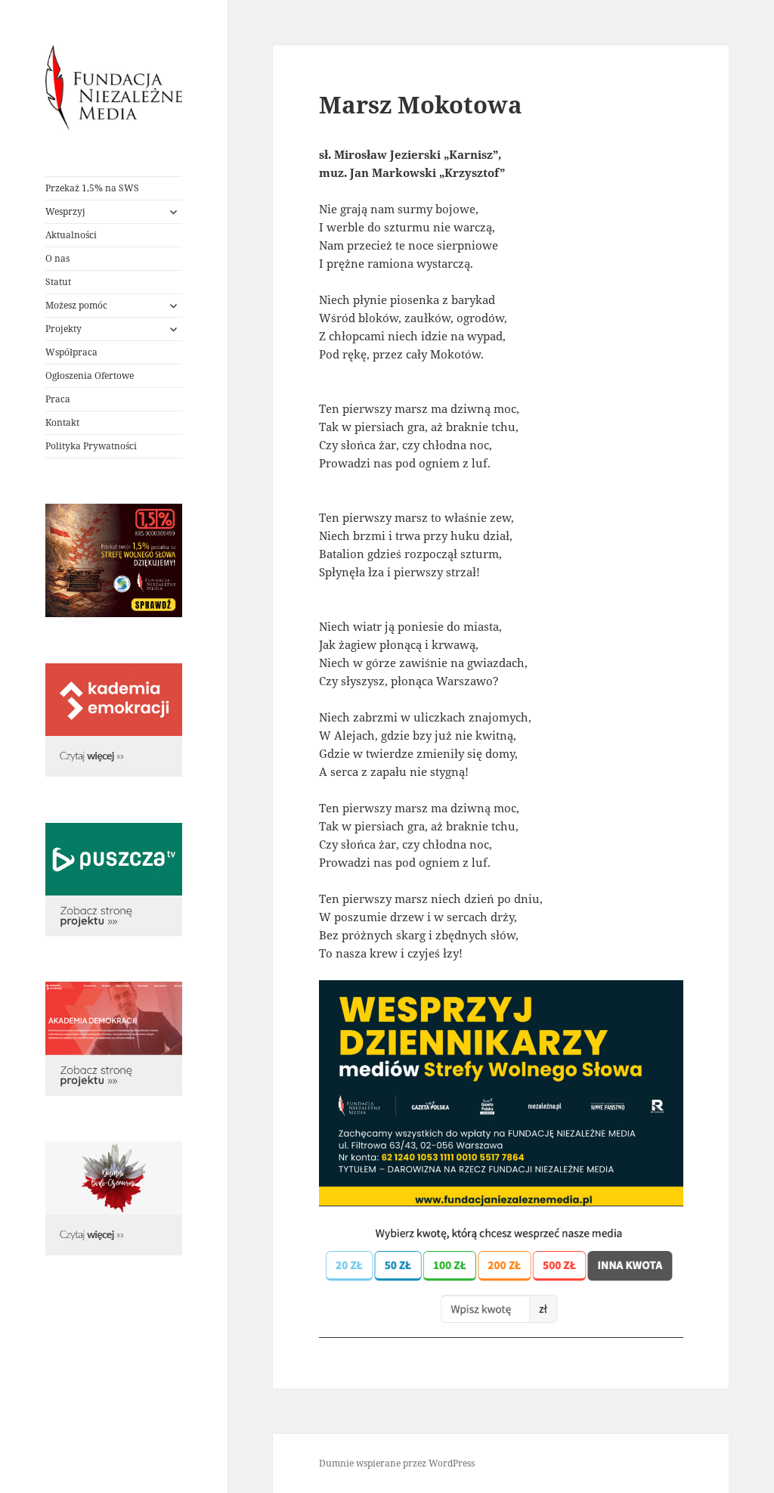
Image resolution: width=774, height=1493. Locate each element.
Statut (58, 281)
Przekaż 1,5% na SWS (92, 188)
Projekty (63, 328)
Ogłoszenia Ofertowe (89, 375)
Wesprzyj (65, 211)
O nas (57, 258)
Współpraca (71, 352)
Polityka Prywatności (91, 445)
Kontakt (62, 422)
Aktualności (71, 234)
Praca (57, 399)
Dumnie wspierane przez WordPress (397, 1463)
